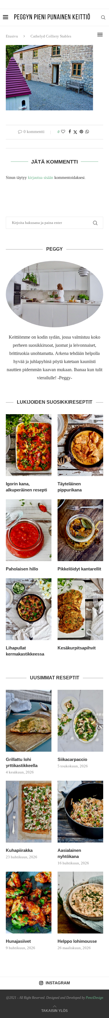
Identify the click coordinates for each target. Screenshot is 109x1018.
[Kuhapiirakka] (28, 812)
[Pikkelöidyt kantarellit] (80, 530)
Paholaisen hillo (22, 568)
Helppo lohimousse (77, 941)
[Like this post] (63, 132)
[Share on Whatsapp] (87, 132)
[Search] (103, 17)
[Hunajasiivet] (28, 902)
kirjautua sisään (40, 177)
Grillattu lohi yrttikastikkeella (21, 762)
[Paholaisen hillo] (28, 530)
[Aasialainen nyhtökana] (80, 812)
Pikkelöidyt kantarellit (79, 568)
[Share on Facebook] (70, 132)
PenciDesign (94, 998)
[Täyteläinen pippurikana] (80, 445)
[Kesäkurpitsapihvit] (80, 609)
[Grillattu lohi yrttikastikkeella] (28, 721)
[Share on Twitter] (75, 132)
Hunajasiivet (18, 941)
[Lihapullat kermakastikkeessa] (28, 609)
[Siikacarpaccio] (80, 721)
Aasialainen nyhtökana (69, 853)
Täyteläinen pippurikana (70, 486)
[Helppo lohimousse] (80, 902)
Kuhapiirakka (19, 850)
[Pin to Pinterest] (81, 132)
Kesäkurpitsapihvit (77, 647)
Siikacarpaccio (72, 759)
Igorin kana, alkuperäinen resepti (26, 486)
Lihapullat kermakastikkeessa (25, 650)
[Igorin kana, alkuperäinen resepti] (28, 445)
